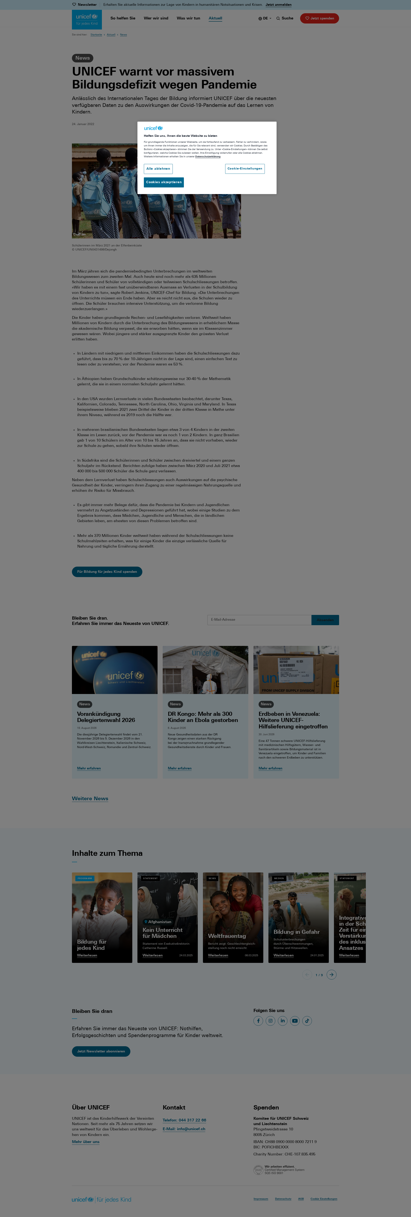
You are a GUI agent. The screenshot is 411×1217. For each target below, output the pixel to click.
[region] (207, 158)
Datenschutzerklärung (207, 156)
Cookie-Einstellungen (245, 168)
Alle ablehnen (158, 169)
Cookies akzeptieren (164, 182)
